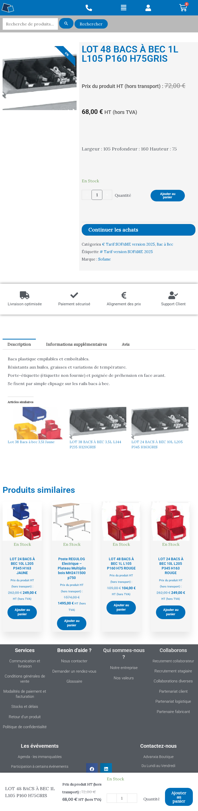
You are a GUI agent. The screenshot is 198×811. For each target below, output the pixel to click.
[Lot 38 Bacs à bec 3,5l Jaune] (36, 423)
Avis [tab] (126, 344)
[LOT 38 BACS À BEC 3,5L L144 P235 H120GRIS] (98, 423)
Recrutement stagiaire (173, 671)
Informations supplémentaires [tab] (76, 344)
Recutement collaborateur (173, 661)
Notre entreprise (124, 667)
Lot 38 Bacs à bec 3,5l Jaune (31, 442)
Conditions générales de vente (25, 679)
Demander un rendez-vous (74, 671)
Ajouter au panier (167, 195)
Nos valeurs (124, 678)
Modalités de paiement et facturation (24, 694)
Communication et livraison (24, 664)
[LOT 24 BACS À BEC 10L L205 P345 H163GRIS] (159, 423)
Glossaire (74, 681)
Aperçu (22, 548)
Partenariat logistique (173, 701)
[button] (124, 7)
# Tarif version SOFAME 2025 (126, 251)
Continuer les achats (113, 230)
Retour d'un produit (25, 717)
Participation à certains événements (39, 766)
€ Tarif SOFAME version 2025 (128, 244)
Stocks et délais (24, 706)
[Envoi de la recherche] (66, 23)
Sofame (104, 259)
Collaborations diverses (173, 681)
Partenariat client (173, 691)
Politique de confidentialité (25, 727)
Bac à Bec (165, 244)
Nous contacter (74, 661)
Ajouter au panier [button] (22, 612)
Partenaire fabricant (173, 711)
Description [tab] (19, 344)
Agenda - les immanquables (40, 757)
